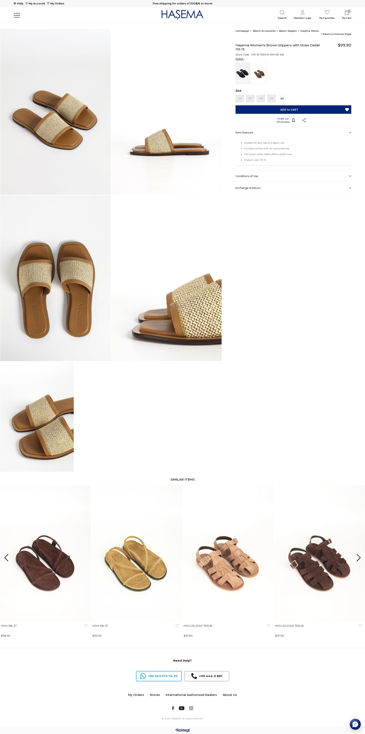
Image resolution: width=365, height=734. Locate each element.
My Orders (57, 3)
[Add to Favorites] (347, 109)
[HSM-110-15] (260, 73)
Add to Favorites (86, 628)
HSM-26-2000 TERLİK (198, 625)
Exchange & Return (248, 188)
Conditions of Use (247, 176)
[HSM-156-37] (45, 553)
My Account (37, 3)
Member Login (302, 17)
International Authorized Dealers (191, 695)
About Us (230, 695)
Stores (155, 695)
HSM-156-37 (9, 625)
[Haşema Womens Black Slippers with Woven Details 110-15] (244, 73)
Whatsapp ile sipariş (283, 120)
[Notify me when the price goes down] (293, 120)
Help (20, 3)
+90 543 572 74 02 (163, 676)
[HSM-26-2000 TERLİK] (228, 553)
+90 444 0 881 (210, 676)
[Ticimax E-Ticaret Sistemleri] (182, 731)
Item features (244, 132)
